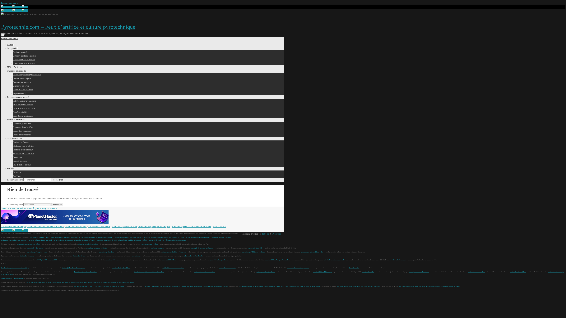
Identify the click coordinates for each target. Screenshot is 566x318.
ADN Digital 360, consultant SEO (46, 260)
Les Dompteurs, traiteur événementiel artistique (15, 268)
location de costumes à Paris (227, 268)
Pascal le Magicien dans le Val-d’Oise (85, 272)
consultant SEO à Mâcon (169, 260)
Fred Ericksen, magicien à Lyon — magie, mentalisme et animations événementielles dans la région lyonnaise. (62, 237)
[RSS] (25, 7)
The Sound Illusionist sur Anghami (429, 286)
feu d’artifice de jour (79, 256)
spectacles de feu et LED (255, 248)
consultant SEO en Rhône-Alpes (322, 272)
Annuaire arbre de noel (76, 226)
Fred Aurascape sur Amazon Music (274, 286)
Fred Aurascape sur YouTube (177, 286)
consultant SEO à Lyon (113, 260)
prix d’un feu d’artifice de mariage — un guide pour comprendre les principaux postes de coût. (106, 282)
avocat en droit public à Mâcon (121, 268)
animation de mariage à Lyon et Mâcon (28, 244)
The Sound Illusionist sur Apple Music (348, 286)
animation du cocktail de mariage (88, 244)
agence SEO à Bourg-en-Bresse (218, 260)
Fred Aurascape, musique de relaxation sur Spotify (109, 286)
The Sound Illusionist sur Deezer (408, 286)
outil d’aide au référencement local (334, 260)
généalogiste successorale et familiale (173, 268)
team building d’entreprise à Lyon (37, 252)
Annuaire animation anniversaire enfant (45, 226)
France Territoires (354, 268)
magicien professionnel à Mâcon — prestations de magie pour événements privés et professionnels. (157, 240)
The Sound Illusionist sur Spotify (84, 286)
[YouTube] (6, 7)
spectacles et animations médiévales (96, 248)
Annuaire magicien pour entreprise (154, 226)
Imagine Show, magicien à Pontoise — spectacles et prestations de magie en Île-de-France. (100, 240)
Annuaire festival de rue (99, 226)
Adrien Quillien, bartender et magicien (73, 268)
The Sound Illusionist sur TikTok (450, 286)
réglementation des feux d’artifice (193, 256)
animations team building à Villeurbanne (174, 252)
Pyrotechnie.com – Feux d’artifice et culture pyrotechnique (68, 27)
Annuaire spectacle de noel (124, 226)
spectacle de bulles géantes (35, 248)
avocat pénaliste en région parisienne (298, 268)
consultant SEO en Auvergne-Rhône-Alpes (277, 260)
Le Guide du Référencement (398, 260)
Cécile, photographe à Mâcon (149, 244)
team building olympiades (106, 252)
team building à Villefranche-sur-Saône (253, 252)
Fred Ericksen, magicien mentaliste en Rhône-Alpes (149, 272)
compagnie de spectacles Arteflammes (202, 248)
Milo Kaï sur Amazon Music (312, 286)
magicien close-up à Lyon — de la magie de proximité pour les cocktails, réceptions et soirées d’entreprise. (200, 237)
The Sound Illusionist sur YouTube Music (156, 286)
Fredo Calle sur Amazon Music (294, 286)
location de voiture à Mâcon (518, 272)
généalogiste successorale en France (419, 272)
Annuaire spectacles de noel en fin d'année (191, 226)
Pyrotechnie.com (135, 256)
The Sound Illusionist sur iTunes (370, 286)
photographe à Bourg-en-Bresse (265, 272)
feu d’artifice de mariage (27, 256)
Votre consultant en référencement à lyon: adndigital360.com (29, 208)
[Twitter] (17, 7)
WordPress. (276, 234)
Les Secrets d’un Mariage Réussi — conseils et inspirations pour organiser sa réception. (52, 282)
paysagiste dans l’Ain (368, 272)
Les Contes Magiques (157, 248)
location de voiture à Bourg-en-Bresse (12, 278)
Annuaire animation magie (13, 226)
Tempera (265, 234)
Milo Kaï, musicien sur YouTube (218, 286)
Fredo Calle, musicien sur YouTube (197, 286)
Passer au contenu (9, 3)
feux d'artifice (219, 226)
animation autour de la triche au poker (312, 252)
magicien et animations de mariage (204, 272)
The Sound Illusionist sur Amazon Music (251, 286)
